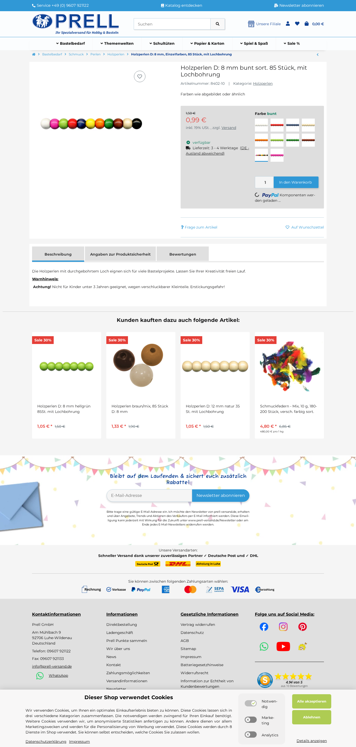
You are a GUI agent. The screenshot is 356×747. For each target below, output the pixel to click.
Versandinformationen (126, 681)
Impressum (191, 656)
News (111, 656)
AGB (185, 640)
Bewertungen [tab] (182, 254)
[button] (288, 23)
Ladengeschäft (119, 632)
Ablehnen (311, 717)
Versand (229, 127)
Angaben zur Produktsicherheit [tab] (120, 254)
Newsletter (116, 689)
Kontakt (113, 664)
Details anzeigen (312, 740)
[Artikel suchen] (217, 24)
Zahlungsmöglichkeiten (128, 673)
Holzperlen (263, 83)
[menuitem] (70, 43)
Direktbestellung (121, 624)
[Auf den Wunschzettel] (139, 76)
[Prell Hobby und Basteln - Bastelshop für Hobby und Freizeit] (75, 23)
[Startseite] (33, 54)
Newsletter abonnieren (221, 495)
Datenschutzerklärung (46, 741)
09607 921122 (59, 651)
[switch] (251, 703)
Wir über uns (118, 648)
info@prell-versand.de (52, 666)
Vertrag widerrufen (198, 624)
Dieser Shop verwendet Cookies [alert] (128, 697)
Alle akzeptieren (311, 701)
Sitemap (188, 648)
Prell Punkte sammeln (126, 640)
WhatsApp (58, 675)
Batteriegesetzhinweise (202, 664)
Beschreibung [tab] (58, 254)
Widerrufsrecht (194, 673)
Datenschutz (192, 632)
